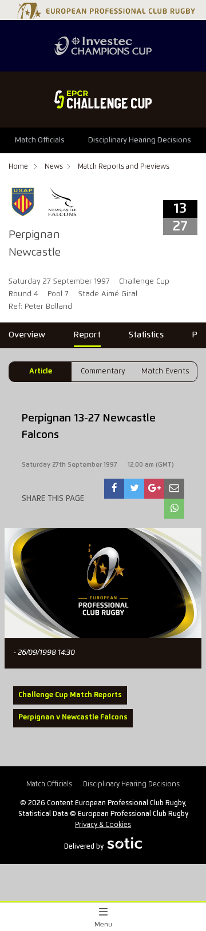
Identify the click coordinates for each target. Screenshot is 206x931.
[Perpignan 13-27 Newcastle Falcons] (114, 489)
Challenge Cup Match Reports (70, 695)
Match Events (165, 371)
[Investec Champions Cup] (103, 45)
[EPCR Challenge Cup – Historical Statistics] (103, 99)
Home (19, 166)
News (54, 166)
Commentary (103, 371)
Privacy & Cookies (103, 825)
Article (40, 371)
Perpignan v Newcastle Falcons (73, 717)
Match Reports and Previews (123, 166)
